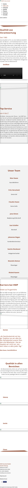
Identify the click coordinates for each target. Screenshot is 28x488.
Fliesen (5, 11)
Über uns (5, 5)
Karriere (5, 13)
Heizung (5, 7)
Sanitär (5, 9)
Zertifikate (6, 64)
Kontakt (5, 14)
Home (5, 4)
